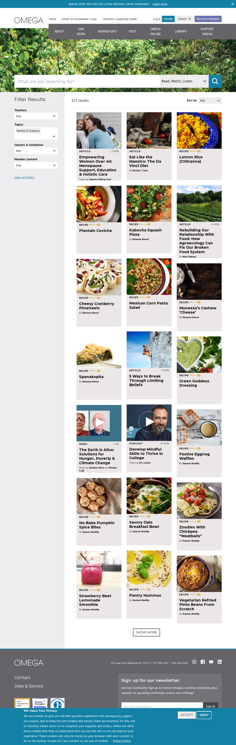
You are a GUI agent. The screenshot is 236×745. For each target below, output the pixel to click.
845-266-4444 (180, 663)
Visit (132, 31)
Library (181, 31)
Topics (18, 124)
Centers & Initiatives (28, 145)
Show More (146, 632)
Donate (168, 19)
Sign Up (210, 706)
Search (182, 19)
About (59, 31)
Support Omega (207, 31)
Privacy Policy (122, 741)
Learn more (160, 4)
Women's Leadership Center (120, 19)
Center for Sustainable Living (79, 19)
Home (52, 19)
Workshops (107, 31)
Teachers (20, 110)
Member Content (25, 159)
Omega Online (155, 31)
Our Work (81, 31)
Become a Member (208, 19)
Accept (186, 715)
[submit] (215, 81)
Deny (204, 715)
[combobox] (101, 81)
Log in (157, 19)
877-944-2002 (161, 663)
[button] (36, 133)
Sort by (192, 100)
